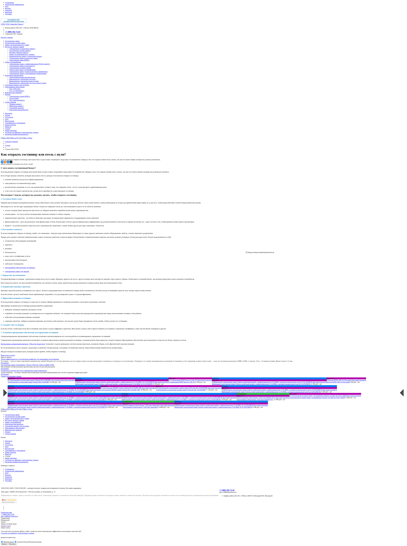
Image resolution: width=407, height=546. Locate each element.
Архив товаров (10, 434)
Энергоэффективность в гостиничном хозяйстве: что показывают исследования (30, 359)
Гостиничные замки (12, 415)
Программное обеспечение (15, 428)
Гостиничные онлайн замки (15, 417)
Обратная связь (6, 512)
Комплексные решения (13, 430)
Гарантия (8, 10)
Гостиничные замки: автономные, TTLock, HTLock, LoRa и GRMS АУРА (27, 365)
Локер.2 (20, 24)
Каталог (8, 8)
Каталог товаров (7, 37)
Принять (4, 544)
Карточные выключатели (14, 424)
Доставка (8, 14)
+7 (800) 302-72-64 (12, 32)
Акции (7, 115)
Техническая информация (14, 4)
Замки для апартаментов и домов (17, 418)
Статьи (7, 129)
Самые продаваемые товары (11, 376)
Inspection (13, 24)
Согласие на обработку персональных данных (21, 132)
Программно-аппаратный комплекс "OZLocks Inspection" (23, 344)
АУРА (3, 24)
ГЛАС (8, 24)
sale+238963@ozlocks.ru (9, 516)
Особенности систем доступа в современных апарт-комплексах (24, 370)
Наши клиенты (10, 125)
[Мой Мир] (8, 162)
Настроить (12, 544)
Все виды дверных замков (14, 420)
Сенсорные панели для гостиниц (17, 426)
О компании (9, 2)
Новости (8, 127)
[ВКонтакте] (2, 162)
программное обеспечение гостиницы (20, 268)
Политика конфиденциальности (16, 134)
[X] (11, 162)
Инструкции (9, 121)
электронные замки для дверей (17, 271)
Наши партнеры (11, 130)
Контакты (8, 12)
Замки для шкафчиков (13, 422)
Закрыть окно (6, 526)
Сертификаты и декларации (15, 123)
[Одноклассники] (5, 162)
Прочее (7, 432)
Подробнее (5, 363)
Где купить (9, 117)
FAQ (6, 6)
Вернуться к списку (8, 355)
